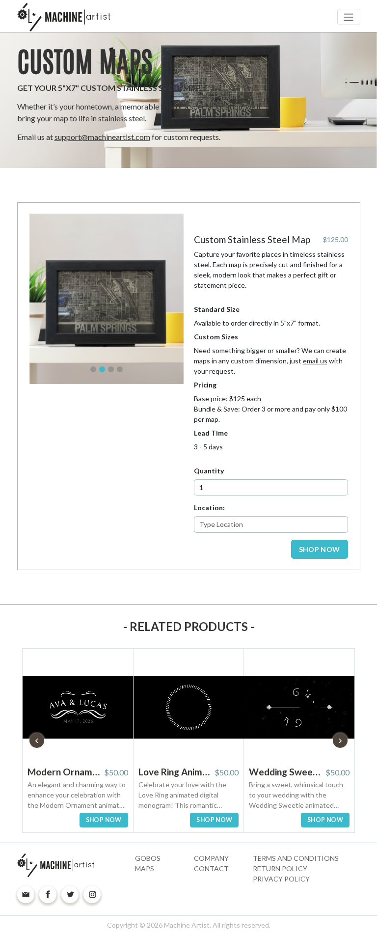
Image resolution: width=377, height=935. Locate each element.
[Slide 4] (120, 369)
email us (315, 361)
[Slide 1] (93, 369)
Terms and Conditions (296, 858)
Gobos (148, 858)
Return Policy (280, 868)
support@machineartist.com (102, 136)
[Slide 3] (111, 369)
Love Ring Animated (175, 771)
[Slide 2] (102, 369)
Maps (144, 868)
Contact (211, 868)
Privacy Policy (281, 879)
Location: (209, 507)
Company (211, 858)
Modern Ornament (64, 771)
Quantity (209, 471)
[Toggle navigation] (348, 17)
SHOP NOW (319, 549)
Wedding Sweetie (285, 771)
